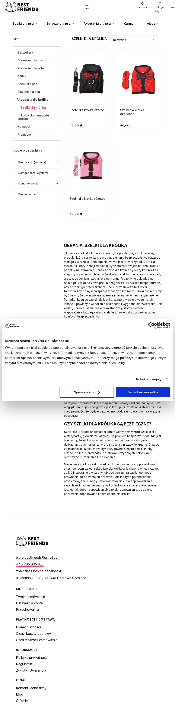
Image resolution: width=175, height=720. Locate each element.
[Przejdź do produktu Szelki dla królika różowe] (87, 167)
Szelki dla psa (27, 84)
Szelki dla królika (33, 107)
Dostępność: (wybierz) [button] (33, 172)
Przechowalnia (27, 609)
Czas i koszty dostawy (33, 633)
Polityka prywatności (32, 657)
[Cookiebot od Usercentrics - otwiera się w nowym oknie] (151, 325)
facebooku (53, 571)
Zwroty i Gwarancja (31, 670)
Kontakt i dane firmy (31, 688)
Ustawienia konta (29, 603)
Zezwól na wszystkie (142, 392)
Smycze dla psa (29, 92)
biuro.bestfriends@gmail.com (38, 557)
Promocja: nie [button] (27, 194)
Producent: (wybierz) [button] (32, 162)
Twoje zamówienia (30, 597)
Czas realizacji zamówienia (36, 640)
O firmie (22, 701)
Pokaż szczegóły (149, 379)
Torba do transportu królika (33, 116)
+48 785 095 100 (30, 564)
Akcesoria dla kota (31, 68)
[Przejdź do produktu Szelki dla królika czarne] (87, 78)
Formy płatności (28, 627)
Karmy (22, 76)
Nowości (24, 126)
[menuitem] (26, 23)
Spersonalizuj (84, 392)
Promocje (24, 134)
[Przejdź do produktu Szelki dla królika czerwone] (138, 78)
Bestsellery (25, 52)
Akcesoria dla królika (32, 99)
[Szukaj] (87, 7)
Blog (19, 694)
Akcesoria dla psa (30, 60)
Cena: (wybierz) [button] (28, 183)
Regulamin (24, 664)
